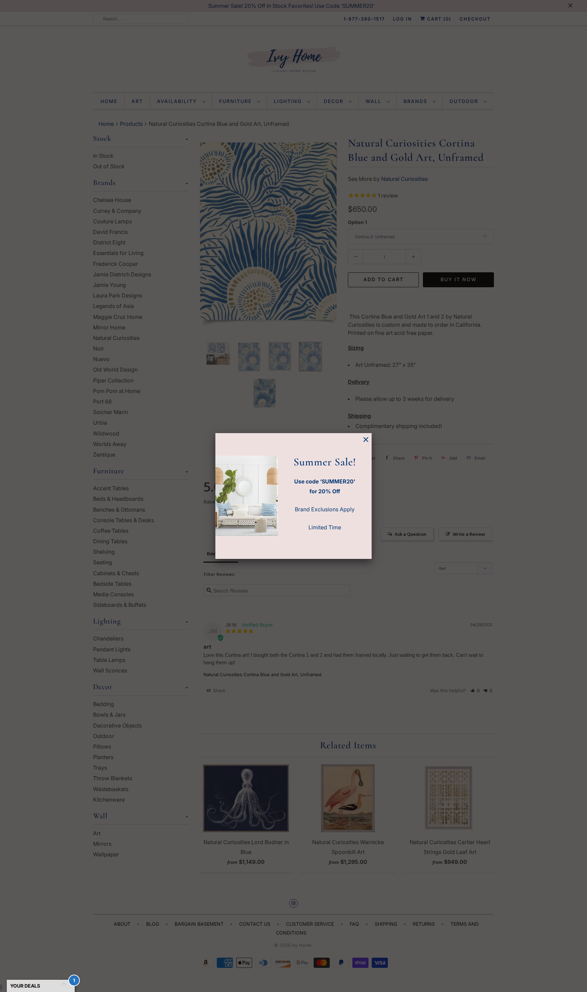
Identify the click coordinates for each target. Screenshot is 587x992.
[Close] (365, 440)
